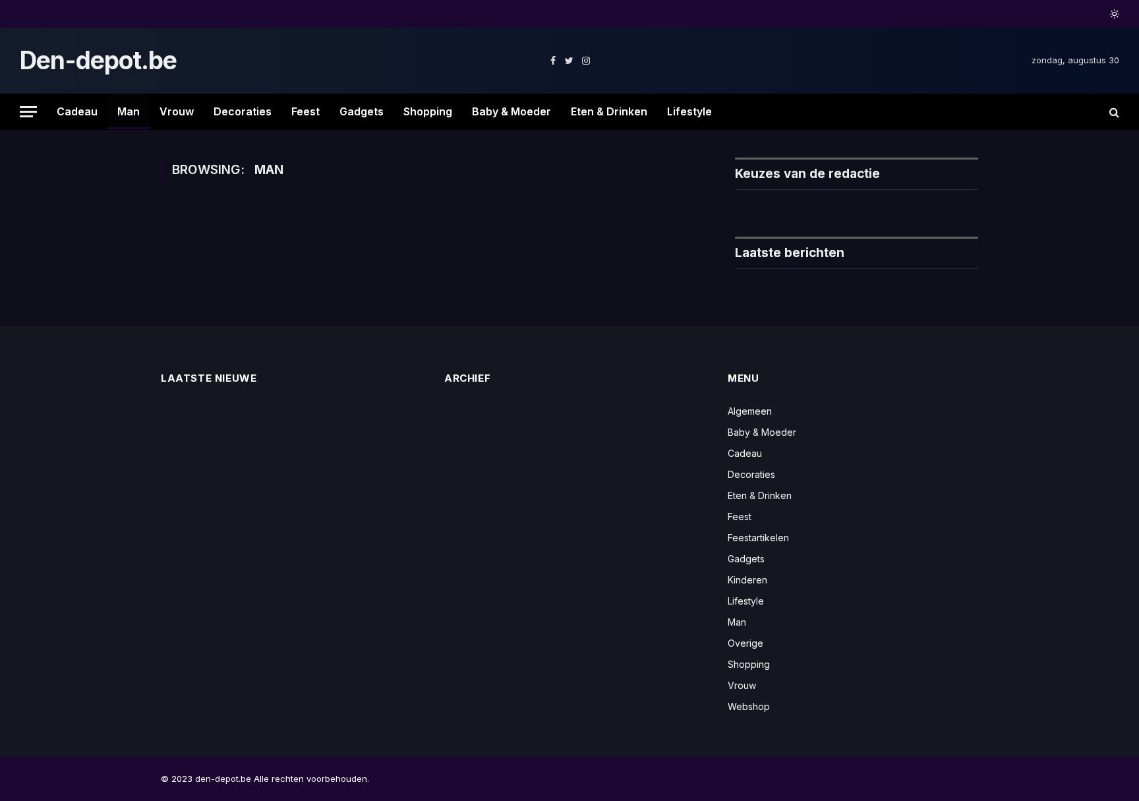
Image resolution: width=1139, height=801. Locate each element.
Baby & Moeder (511, 111)
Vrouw (177, 111)
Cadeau (77, 111)
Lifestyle (689, 111)
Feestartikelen (758, 537)
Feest (305, 111)
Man (128, 111)
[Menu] (28, 112)
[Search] (1113, 112)
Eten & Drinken (609, 111)
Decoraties (243, 111)
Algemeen (750, 411)
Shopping (427, 111)
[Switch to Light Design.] (1113, 13)
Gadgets (361, 111)
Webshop (749, 706)
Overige (745, 643)
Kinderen (747, 579)
